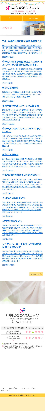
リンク (3, 388)
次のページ (35, 274)
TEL (13, 18)
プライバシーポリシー (29, 388)
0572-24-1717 (23, 322)
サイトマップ (5, 391)
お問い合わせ (13, 388)
